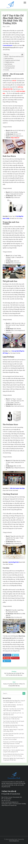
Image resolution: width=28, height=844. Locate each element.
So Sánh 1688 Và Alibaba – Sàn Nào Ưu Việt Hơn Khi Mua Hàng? (13, 705)
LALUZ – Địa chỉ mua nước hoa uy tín (14, 56)
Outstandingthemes (14, 841)
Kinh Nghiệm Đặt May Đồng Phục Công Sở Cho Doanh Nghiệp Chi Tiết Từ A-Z (14, 701)
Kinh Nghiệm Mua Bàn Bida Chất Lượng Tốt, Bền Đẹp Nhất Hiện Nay (13, 726)
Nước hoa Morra (9, 58)
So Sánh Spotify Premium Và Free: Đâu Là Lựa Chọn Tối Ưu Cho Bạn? (13, 738)
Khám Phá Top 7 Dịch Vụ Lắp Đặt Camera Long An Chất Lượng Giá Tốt (13, 750)
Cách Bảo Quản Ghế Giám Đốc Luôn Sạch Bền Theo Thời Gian (13, 734)
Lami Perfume (8, 64)
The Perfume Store (10, 66)
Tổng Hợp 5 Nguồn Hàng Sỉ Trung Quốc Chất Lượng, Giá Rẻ (13, 730)
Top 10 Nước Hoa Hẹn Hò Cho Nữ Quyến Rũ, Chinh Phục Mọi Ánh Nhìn (13, 722)
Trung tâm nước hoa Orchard (12, 60)
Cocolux (7, 69)
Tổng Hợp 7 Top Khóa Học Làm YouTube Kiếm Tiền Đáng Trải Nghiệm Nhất (13, 709)
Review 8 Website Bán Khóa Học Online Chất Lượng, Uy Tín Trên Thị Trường (13, 755)
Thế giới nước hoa (9, 62)
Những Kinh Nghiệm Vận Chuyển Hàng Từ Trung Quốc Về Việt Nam (13, 759)
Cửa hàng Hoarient (10, 68)
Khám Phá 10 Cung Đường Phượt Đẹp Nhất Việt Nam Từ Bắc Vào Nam (12, 717)
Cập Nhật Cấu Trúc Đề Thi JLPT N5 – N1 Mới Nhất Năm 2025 (13, 713)
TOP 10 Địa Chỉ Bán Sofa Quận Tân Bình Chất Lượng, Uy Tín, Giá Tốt (13, 746)
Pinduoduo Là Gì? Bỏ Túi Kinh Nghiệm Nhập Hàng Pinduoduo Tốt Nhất (12, 742)
